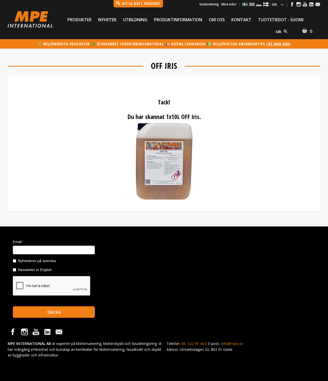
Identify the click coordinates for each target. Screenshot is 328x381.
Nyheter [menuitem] (107, 20)
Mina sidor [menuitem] (229, 4)
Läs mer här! (278, 43)
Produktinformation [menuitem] (178, 20)
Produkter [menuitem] (79, 20)
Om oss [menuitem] (217, 20)
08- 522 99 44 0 (194, 343)
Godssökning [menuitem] (209, 4)
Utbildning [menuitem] (135, 20)
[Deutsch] (259, 4)
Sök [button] (278, 31)
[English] (252, 4)
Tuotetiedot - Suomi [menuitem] (280, 20)
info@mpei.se (232, 343)
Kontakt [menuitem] (241, 20)
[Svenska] (245, 4)
